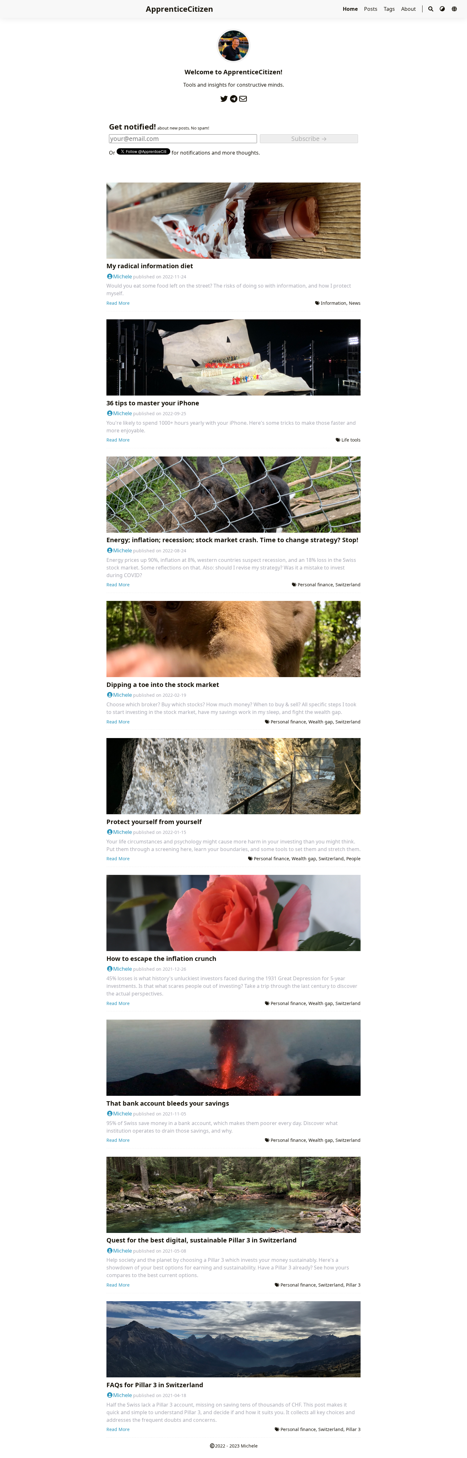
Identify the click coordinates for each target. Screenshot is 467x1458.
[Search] (431, 9)
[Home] (233, 59)
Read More (118, 303)
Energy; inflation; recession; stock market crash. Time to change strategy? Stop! (232, 540)
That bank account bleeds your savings (167, 1103)
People (353, 858)
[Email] (243, 97)
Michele (122, 276)
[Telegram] (233, 97)
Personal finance (315, 585)
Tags (390, 8)
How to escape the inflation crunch (161, 958)
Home (351, 8)
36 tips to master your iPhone (152, 403)
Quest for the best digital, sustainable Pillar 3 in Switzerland (201, 1240)
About (409, 8)
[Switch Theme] (443, 8)
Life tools (351, 440)
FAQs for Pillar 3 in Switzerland (154, 1385)
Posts (371, 8)
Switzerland (348, 585)
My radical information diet (149, 266)
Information (333, 303)
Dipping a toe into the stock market (162, 684)
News (355, 303)
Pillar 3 (353, 1285)
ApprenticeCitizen (179, 8)
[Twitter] (224, 97)
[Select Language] (454, 8)
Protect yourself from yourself (154, 821)
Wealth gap (320, 722)
